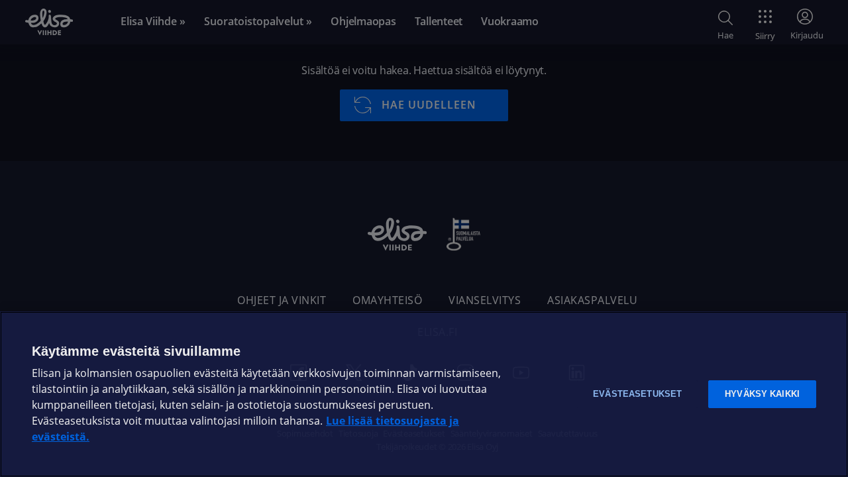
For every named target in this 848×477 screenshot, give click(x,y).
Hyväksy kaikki (762, 394)
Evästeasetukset (637, 394)
